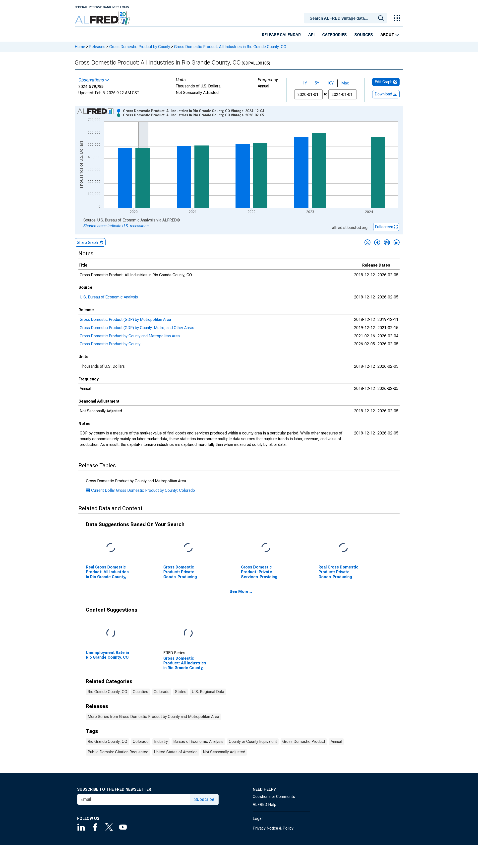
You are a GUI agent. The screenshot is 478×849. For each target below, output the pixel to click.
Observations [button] (91, 80)
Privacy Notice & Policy (273, 828)
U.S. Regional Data (208, 691)
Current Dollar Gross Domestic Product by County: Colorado (143, 490)
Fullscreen (384, 226)
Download (384, 94)
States (180, 691)
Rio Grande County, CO (107, 691)
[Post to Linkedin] (397, 242)
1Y (304, 83)
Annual (336, 741)
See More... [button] (241, 591)
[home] (103, 18)
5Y (317, 83)
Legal (257, 818)
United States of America (175, 752)
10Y (330, 83)
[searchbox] (346, 18)
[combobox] (346, 18)
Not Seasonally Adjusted (224, 752)
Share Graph (88, 242)
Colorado (162, 691)
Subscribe (204, 799)
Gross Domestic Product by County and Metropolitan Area (130, 336)
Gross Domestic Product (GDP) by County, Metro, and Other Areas (137, 327)
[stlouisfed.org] (102, 6)
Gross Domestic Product (303, 741)
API (311, 34)
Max (345, 83)
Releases (97, 46)
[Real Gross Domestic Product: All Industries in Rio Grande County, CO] (111, 548)
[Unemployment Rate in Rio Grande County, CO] (111, 633)
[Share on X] (367, 242)
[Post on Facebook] (377, 242)
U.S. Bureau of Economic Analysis (109, 297)
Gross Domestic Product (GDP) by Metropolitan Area (125, 319)
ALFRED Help (264, 804)
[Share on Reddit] (387, 242)
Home (80, 46)
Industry (161, 741)
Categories (334, 34)
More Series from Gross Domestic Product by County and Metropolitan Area (153, 716)
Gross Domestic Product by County (139, 46)
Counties (140, 691)
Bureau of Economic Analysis (198, 741)
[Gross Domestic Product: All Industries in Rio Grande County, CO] (188, 633)
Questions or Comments (274, 796)
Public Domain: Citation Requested (118, 752)
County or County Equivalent (253, 741)
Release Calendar (281, 34)
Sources (363, 34)
